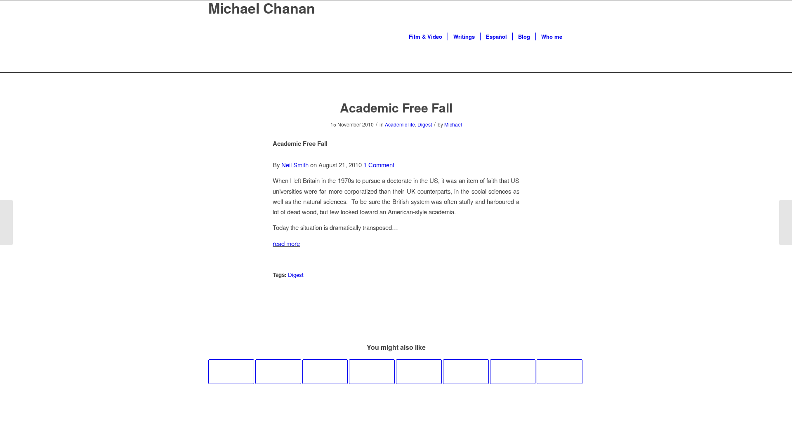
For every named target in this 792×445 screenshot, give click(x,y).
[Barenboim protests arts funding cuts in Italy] (278, 371)
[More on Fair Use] (231, 371)
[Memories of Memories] (6, 222)
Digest (424, 124)
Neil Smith (295, 164)
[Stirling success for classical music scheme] (513, 371)
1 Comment (378, 164)
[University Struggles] (325, 371)
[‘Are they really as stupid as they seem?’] (419, 371)
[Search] (576, 36)
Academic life (400, 124)
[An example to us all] (559, 371)
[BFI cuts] (372, 371)
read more (286, 243)
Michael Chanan (261, 8)
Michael (453, 124)
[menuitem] (425, 36)
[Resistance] (466, 371)
